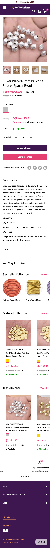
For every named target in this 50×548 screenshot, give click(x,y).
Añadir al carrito (25, 148)
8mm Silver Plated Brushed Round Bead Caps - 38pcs (17, 429)
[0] (45, 11)
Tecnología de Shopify (11, 542)
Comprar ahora (25, 157)
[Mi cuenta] (39, 11)
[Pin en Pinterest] (35, 168)
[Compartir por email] (45, 168)
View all (43, 275)
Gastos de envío (19, 122)
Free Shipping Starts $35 (25, 2)
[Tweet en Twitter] (40, 168)
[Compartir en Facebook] (29, 168)
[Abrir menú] (4, 7)
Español (7, 517)
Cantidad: (7, 137)
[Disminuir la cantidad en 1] (16, 138)
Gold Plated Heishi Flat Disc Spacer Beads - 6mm (17, 354)
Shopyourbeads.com (12, 92)
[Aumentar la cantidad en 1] (31, 138)
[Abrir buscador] (33, 11)
